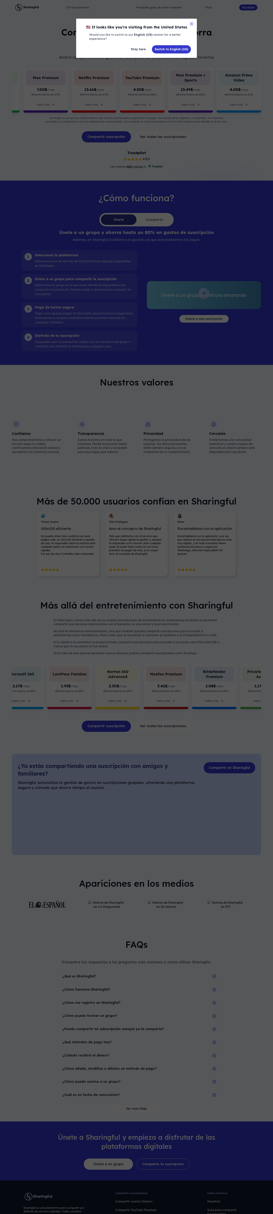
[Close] (191, 24)
